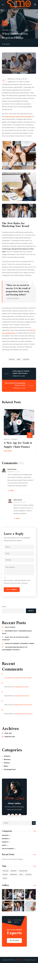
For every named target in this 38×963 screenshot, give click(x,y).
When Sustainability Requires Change (19, 643)
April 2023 (8, 733)
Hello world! (10, 627)
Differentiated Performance (23, 705)
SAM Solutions (19, 960)
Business (14, 439)
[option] (19, 63)
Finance (7, 763)
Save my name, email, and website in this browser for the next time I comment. (17, 581)
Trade (5, 878)
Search (4, 607)
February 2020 (9, 737)
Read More (8, 451)
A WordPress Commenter (12, 678)
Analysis (5, 30)
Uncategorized (9, 769)
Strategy (26, 359)
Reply (12, 491)
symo (8, 44)
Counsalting (23, 871)
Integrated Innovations (21, 687)
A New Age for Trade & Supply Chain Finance (18, 445)
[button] (35, 4)
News (11, 30)
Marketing (13, 874)
